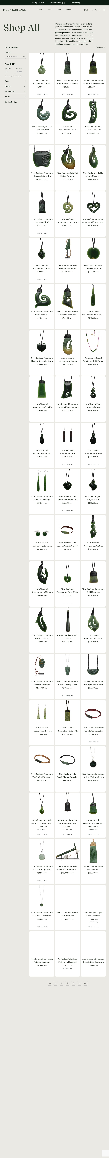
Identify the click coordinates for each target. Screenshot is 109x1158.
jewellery (59, 44)
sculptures (83, 44)
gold (83, 41)
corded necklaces (70, 41)
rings (73, 44)
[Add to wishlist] (52, 55)
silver (90, 41)
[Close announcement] (104, 2)
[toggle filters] (24, 81)
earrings (67, 44)
